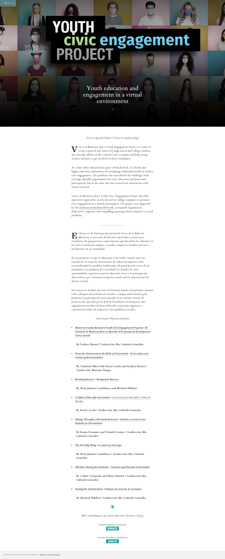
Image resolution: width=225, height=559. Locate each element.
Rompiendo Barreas (108, 379)
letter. (140, 515)
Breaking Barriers (85, 379)
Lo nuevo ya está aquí (109, 445)
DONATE (57, 554)
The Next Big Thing (85, 445)
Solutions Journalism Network (96, 207)
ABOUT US (43, 554)
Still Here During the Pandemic (92, 467)
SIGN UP (50, 554)
